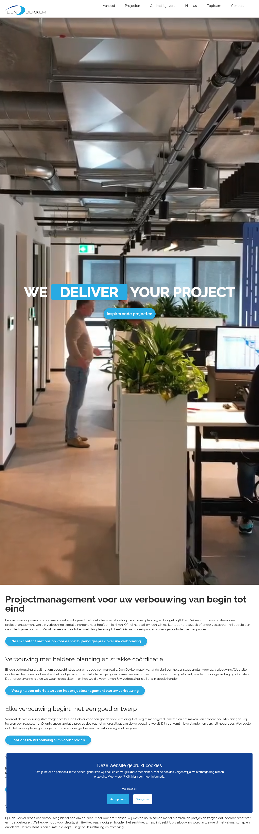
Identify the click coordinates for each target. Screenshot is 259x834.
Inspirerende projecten (129, 313)
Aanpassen (129, 788)
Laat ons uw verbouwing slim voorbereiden (48, 740)
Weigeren (142, 799)
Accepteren (117, 799)
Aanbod (109, 6)
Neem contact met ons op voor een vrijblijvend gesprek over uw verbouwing (76, 641)
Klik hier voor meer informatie (145, 776)
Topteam (214, 6)
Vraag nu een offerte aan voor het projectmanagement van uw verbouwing (75, 691)
